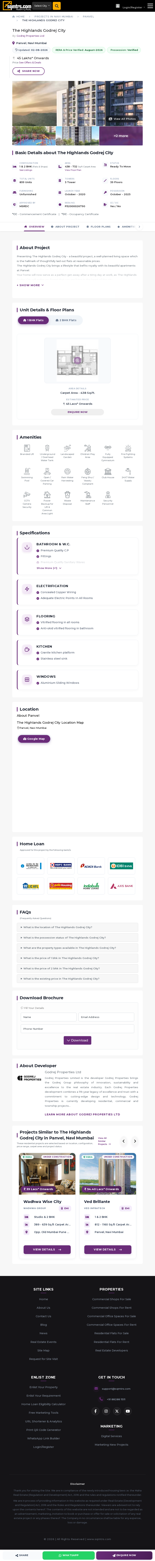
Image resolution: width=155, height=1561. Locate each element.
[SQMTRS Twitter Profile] (117, 1411)
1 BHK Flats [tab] (34, 320)
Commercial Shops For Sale (111, 1299)
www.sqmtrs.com (99, 1539)
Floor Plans (100, 226)
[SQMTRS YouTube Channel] (128, 1411)
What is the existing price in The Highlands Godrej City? (61, 978)
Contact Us (43, 1316)
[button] (130, 6)
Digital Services (111, 1436)
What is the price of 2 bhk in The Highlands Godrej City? (61, 968)
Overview (36, 226)
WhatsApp (70, 1555)
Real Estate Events (43, 1342)
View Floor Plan (73, 170)
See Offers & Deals (30, 62)
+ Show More (28, 285)
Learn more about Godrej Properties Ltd (82, 1114)
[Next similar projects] (135, 1141)
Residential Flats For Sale (111, 1333)
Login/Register (43, 1447)
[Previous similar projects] (123, 1141)
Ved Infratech (94, 1208)
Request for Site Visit (43, 1359)
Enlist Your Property (43, 1387)
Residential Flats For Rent (111, 1342)
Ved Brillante (97, 1201)
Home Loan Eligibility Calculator (43, 1404)
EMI (66, 1208)
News (43, 1333)
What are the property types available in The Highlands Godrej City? (69, 947)
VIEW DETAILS (44, 1249)
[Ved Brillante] (108, 1174)
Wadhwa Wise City (42, 1201)
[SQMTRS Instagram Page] (106, 1411)
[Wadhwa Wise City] (47, 1174)
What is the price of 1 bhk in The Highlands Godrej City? (61, 958)
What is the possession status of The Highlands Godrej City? (64, 937)
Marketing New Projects (111, 1444)
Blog (43, 1324)
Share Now (31, 70)
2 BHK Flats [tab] (67, 320)
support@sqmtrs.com (116, 1388)
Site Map (43, 1350)
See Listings (25, 170)
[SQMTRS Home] (16, 6)
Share (23, 1555)
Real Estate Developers (111, 1350)
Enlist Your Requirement (43, 1395)
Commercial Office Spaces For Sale (111, 1316)
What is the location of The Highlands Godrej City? (57, 927)
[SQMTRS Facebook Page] (95, 1411)
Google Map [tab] (35, 738)
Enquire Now (78, 411)
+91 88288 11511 (116, 1399)
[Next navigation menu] (139, 226)
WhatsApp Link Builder (43, 1438)
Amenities (129, 226)
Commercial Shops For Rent (112, 1307)
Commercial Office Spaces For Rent (111, 1324)
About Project (66, 226)
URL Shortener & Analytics (43, 1421)
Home (43, 1299)
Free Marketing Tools (43, 1412)
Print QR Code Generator (43, 1430)
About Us (43, 1307)
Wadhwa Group (34, 1208)
